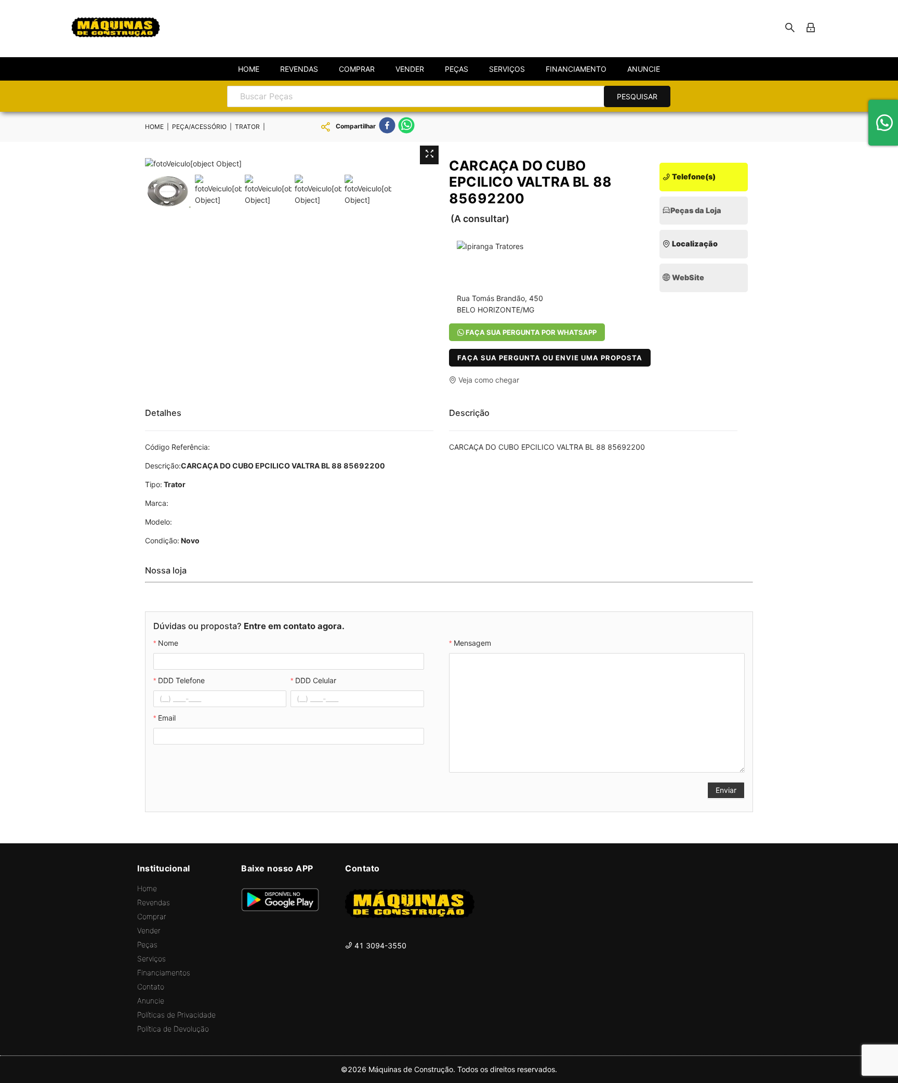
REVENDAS (299, 68)
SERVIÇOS (507, 68)
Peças (147, 944)
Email (167, 717)
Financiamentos (163, 972)
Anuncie (150, 1000)
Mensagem (472, 642)
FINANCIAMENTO (576, 68)
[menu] (449, 69)
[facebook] (387, 127)
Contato (150, 986)
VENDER (409, 68)
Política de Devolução (173, 1028)
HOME (248, 68)
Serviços (151, 958)
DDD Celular (315, 680)
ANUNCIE (643, 68)
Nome (168, 642)
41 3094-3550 (379, 945)
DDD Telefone (181, 680)
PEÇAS (456, 68)
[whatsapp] (406, 127)
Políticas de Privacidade (176, 1014)
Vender (149, 930)
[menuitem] (249, 69)
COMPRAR (357, 68)
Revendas (153, 902)
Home (147, 888)
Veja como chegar (487, 379)
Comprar (151, 916)
